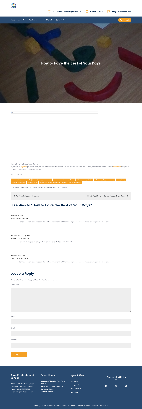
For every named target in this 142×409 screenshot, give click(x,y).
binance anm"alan (18, 255)
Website (14, 340)
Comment (15, 285)
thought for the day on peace (50, 182)
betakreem (16, 187)
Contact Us (60, 20)
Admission (77, 389)
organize (23, 167)
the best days (32, 182)
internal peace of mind (84, 180)
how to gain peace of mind (21, 180)
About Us (21, 20)
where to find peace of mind (71, 182)
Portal (76, 392)
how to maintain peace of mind (64, 180)
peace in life (121, 180)
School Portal (46, 20)
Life (96, 180)
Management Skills (50, 187)
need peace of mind (107, 180)
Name (13, 316)
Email (13, 328)
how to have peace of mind (41, 180)
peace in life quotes (18, 182)
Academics (33, 20)
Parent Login (125, 20)
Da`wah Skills (39, 187)
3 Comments (63, 187)
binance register (17, 215)
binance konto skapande (20, 235)
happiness (117, 167)
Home (13, 20)
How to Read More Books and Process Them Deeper (106, 196)
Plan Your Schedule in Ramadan (27, 196)
